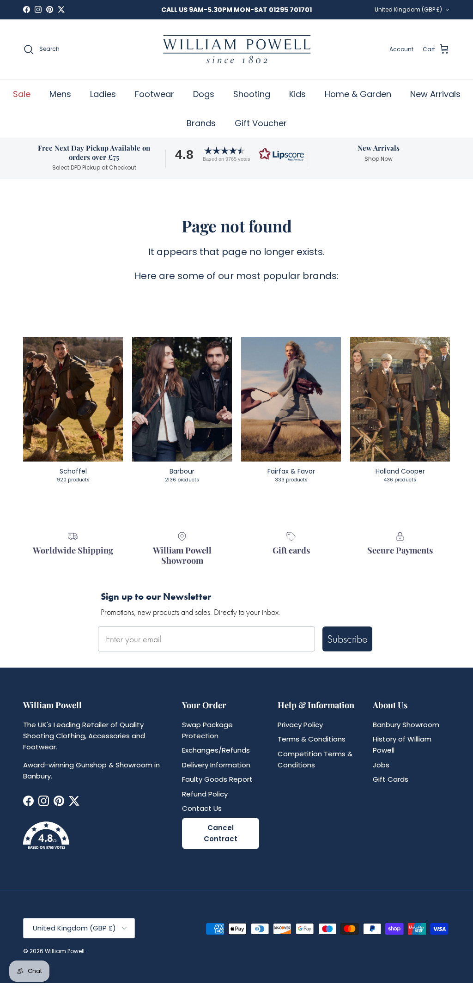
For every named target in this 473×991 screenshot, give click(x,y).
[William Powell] (236, 49)
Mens (60, 94)
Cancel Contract (220, 833)
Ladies (103, 94)
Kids (297, 94)
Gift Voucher (261, 123)
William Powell (65, 951)
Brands (201, 123)
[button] (236, 154)
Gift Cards (390, 779)
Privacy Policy (300, 725)
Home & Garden (358, 94)
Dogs (203, 94)
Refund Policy (205, 794)
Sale (21, 94)
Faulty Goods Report (217, 779)
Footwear (154, 94)
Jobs (381, 765)
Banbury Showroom (406, 725)
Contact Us (202, 808)
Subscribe (347, 639)
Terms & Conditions (312, 739)
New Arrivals (435, 94)
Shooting (251, 94)
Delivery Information (216, 765)
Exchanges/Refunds (216, 750)
